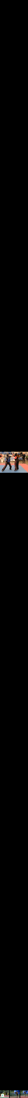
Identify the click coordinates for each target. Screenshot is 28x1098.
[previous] (2, 547)
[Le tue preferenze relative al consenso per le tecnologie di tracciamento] (2, 1095)
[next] (25, 547)
